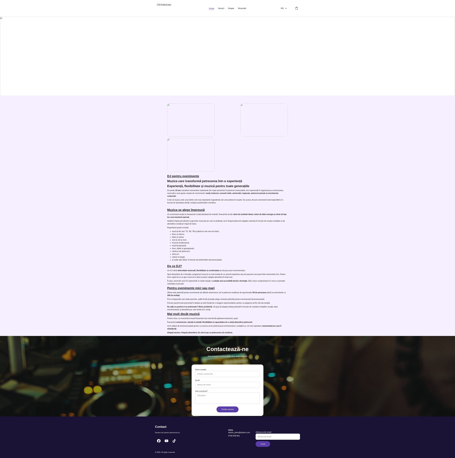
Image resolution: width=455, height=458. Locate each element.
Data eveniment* (201, 391)
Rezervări (242, 8)
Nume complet (200, 369)
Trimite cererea (227, 409)
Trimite (262, 444)
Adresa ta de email (263, 432)
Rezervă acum (166, 70)
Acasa (211, 8)
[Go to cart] (296, 8)
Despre (231, 8)
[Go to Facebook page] (159, 441)
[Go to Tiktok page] (174, 441)
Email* (197, 380)
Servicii (221, 8)
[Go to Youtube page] (166, 441)
